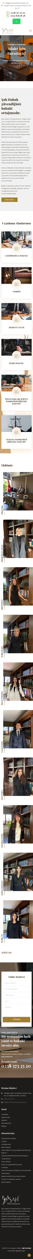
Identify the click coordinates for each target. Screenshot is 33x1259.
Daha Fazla (9, 200)
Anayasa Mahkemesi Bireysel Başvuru (16, 440)
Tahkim (16, 291)
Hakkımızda (5, 1117)
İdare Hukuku (16, 363)
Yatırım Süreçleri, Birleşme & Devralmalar (16, 1170)
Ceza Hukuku (6, 1162)
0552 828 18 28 (18, 15)
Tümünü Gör (6, 953)
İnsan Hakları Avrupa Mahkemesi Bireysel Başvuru (16, 401)
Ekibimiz (4, 1120)
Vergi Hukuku (6, 1159)
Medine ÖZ (2, 938)
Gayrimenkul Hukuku (16, 255)
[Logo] (8, 31)
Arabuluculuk (16, 327)
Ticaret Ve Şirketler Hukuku (11, 1179)
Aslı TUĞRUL (2, 795)
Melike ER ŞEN (2, 651)
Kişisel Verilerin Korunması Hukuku (13, 1176)
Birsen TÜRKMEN (2, 698)
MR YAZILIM (26, 1248)
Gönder (16, 1019)
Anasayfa (4, 1114)
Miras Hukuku (6, 1182)
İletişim (3, 1126)
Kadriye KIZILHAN (2, 888)
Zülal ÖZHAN (2, 604)
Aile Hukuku (5, 1173)
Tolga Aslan (2, 510)
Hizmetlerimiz (6, 1123)
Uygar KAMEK (2, 747)
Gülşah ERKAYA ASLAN (2, 553)
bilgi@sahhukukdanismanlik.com (15, 1102)
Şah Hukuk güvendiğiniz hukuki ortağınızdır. (11, 106)
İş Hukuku (4, 1167)
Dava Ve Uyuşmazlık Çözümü (11, 1165)
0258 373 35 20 (18, 12)
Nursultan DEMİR (2, 841)
